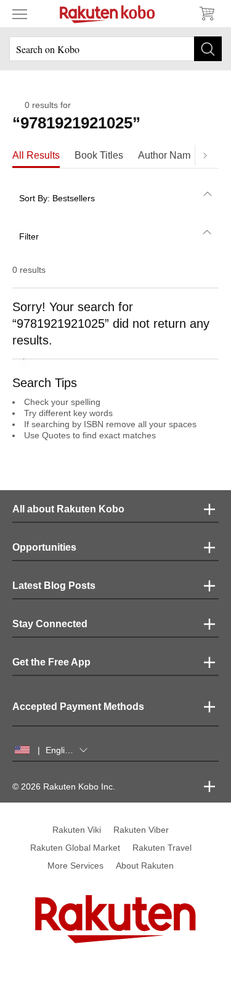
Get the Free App (51, 662)
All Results (36, 155)
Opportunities (44, 547)
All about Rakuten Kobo (68, 509)
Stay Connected (49, 624)
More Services (75, 865)
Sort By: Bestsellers (57, 198)
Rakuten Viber (141, 830)
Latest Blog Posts (53, 585)
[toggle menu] (19, 13)
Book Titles (99, 155)
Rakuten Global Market (75, 848)
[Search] (208, 48)
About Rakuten (145, 865)
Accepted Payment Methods (78, 706)
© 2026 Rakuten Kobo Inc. (63, 786)
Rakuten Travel (162, 848)
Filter (29, 236)
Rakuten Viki (76, 830)
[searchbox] (115, 48)
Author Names (169, 155)
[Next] (205, 155)
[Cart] (206, 13)
